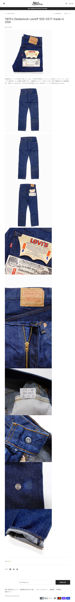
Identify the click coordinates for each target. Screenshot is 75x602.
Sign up (63, 582)
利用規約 (58, 589)
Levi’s (9, 561)
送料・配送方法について (11, 589)
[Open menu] (4, 3)
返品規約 (52, 589)
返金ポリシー (8, 591)
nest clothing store (14, 596)
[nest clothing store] (37, 3)
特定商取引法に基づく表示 (27, 589)
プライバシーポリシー (42, 589)
